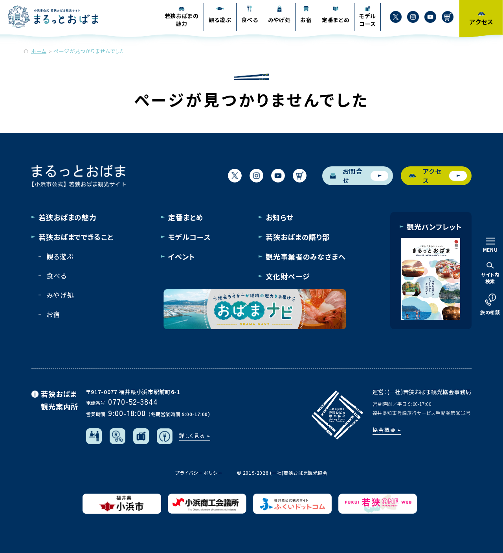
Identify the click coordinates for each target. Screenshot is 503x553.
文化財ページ (288, 276)
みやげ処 (60, 295)
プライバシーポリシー (198, 472)
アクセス (432, 175)
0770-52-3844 (133, 401)
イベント (181, 256)
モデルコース (189, 237)
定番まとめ (186, 217)
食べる (56, 275)
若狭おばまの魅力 (68, 217)
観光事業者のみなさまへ (306, 256)
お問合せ (353, 175)
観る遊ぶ (59, 256)
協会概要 (384, 429)
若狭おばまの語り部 (298, 237)
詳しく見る (192, 435)
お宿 (53, 314)
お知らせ (280, 217)
